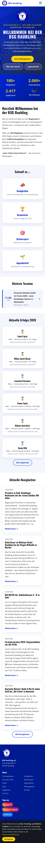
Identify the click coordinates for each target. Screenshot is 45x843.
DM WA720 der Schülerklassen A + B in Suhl (22, 596)
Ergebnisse (6, 790)
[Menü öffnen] (40, 3)
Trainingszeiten (8, 776)
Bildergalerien (29, 786)
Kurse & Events (7, 779)
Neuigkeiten (28, 776)
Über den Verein (13, 66)
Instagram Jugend (10, 809)
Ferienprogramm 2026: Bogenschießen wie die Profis (22, 643)
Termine (5, 793)
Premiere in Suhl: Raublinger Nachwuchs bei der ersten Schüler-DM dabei (22, 495)
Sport (4, 786)
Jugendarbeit (33, 66)
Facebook (7, 814)
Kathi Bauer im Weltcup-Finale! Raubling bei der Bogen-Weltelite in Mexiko (21, 545)
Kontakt (27, 790)
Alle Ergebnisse (22, 462)
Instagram (7, 804)
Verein (4, 783)
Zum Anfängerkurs (22, 59)
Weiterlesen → (11, 528)
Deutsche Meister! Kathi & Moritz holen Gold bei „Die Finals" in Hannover (22, 690)
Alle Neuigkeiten (22, 734)
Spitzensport (28, 779)
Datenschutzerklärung (10, 834)
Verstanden (8, 839)
